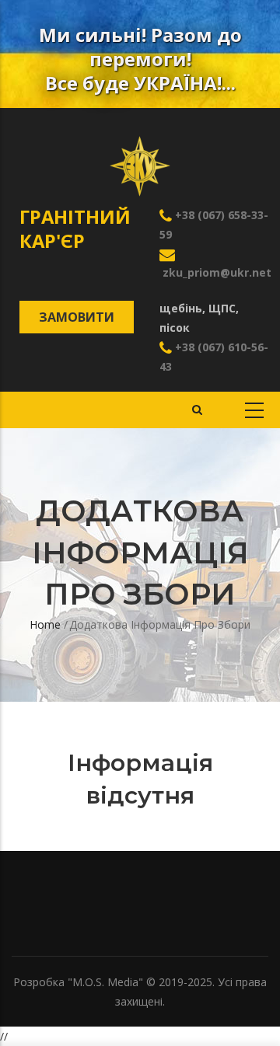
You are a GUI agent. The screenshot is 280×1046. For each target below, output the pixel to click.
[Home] (140, 155)
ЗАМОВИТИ (76, 317)
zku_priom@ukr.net (215, 272)
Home (45, 624)
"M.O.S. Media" (105, 982)
